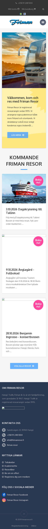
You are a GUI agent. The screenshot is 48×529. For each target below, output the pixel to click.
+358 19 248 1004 (15, 435)
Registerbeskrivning (20, 526)
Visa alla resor (22, 366)
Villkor (33, 526)
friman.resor (12, 445)
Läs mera (16, 135)
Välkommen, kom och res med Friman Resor (23, 99)
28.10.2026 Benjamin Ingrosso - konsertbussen (22, 335)
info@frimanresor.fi (15, 440)
